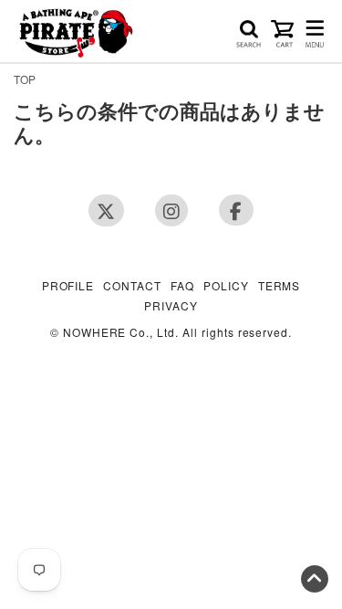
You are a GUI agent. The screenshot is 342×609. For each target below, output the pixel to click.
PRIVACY (171, 306)
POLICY (226, 286)
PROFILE (68, 286)
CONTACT (132, 286)
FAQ (182, 286)
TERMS (279, 286)
